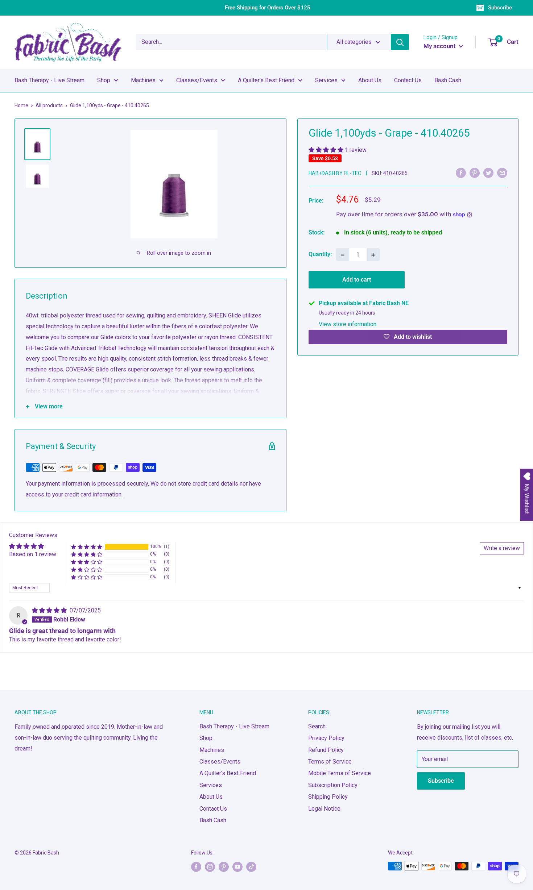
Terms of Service (330, 761)
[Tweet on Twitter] (488, 172)
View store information (347, 324)
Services (326, 80)
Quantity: (320, 254)
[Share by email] (502, 172)
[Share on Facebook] (461, 172)
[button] (327, 149)
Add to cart (356, 279)
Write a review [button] (502, 548)
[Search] (400, 42)
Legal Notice (324, 808)
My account (440, 46)
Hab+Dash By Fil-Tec (335, 173)
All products (49, 105)
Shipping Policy (328, 796)
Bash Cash (447, 80)
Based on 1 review (32, 554)
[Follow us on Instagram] (210, 867)
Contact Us (408, 80)
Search (317, 726)
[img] (50, 610)
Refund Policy (326, 749)
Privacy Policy (326, 738)
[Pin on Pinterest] (475, 172)
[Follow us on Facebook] (196, 867)
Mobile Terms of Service (339, 773)
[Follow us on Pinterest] (224, 867)
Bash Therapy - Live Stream (49, 80)
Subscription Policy (333, 785)
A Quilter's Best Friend (266, 80)
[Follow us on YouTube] (237, 867)
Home (21, 105)
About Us (369, 80)
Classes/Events (196, 80)
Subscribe (500, 7)
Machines (143, 80)
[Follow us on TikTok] (251, 867)
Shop (103, 80)
